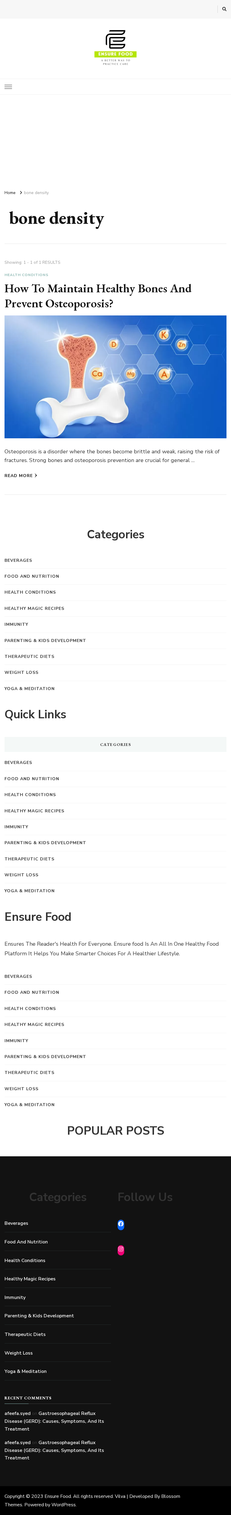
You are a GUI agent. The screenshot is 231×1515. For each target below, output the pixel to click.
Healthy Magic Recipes (34, 608)
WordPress (63, 1504)
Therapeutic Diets (29, 656)
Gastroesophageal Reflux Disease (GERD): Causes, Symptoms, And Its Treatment (54, 1421)
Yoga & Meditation (30, 689)
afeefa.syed (18, 1413)
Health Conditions (26, 274)
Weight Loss (21, 672)
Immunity (16, 624)
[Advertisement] (115, 140)
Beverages (18, 560)
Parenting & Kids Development (45, 640)
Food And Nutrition (32, 576)
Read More (19, 476)
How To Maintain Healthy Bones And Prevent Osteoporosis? (98, 295)
